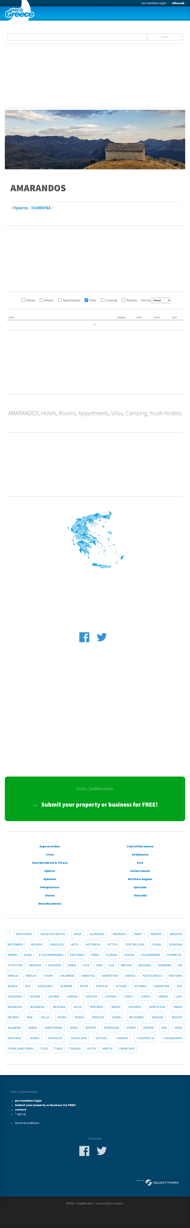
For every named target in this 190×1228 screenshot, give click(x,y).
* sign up (20, 1114)
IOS (180, 965)
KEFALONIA (45, 986)
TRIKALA (75, 1049)
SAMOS (32, 1028)
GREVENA (35, 965)
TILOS (44, 1049)
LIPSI (179, 997)
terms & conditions (27, 1123)
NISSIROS (135, 1007)
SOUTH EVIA (79, 1038)
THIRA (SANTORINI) (21, 1049)
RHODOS (157, 1017)
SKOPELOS (55, 1038)
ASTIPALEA (93, 945)
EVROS (95, 955)
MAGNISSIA (15, 1007)
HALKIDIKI (54, 965)
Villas (92, 300)
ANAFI (138, 934)
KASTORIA (175, 976)
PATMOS (13, 1017)
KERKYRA (66, 986)
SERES (74, 1028)
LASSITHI (91, 997)
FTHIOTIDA (15, 965)
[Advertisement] (95, 76)
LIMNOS (163, 997)
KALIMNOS (67, 976)
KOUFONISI (15, 997)
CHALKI (156, 945)
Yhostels (131, 300)
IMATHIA (126, 965)
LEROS (128, 997)
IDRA (99, 965)
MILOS (78, 1007)
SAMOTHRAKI (53, 1028)
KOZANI (35, 997)
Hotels (31, 300)
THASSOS (122, 1038)
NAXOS (116, 1007)
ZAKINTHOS (127, 1049)
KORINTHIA (161, 986)
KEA (27, 986)
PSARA (116, 1017)
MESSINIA (59, 1007)
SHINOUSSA (111, 1028)
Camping (111, 300)
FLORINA (111, 955)
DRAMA (12, 955)
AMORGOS (119, 934)
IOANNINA (41, 208)
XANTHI (107, 1049)
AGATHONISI (24, 934)
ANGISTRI (176, 934)
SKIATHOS (14, 1038)
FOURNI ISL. (174, 955)
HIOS (86, 965)
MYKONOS (96, 1007)
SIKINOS (148, 1028)
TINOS (58, 1049)
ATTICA (112, 945)
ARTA (74, 945)
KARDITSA (88, 976)
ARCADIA (36, 945)
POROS (79, 1017)
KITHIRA (121, 986)
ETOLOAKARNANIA (51, 955)
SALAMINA (14, 1028)
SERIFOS (90, 1028)
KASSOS (130, 976)
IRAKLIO (31, 976)
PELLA (45, 1017)
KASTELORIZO (152, 976)
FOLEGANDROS (150, 955)
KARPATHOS (110, 976)
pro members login (154, 3)
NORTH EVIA (157, 1007)
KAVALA (13, 986)
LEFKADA (111, 997)
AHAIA (77, 934)
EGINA (28, 955)
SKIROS (34, 1038)
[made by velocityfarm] (157, 1182)
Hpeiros (20, 208)
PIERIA (61, 1017)
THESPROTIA (145, 1038)
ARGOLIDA (56, 945)
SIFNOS (131, 1028)
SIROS (178, 1028)
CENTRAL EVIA (134, 945)
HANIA (72, 965)
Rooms (49, 300)
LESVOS (145, 997)
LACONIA (53, 997)
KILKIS (84, 986)
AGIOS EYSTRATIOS (53, 934)
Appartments (71, 300)
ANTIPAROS (15, 945)
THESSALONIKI (172, 1038)
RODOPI (177, 1017)
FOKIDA (129, 955)
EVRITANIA (77, 955)
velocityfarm (106, 1203)
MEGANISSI (37, 1007)
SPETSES (101, 1038)
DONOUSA (175, 945)
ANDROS (155, 934)
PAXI (29, 1017)
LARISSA (72, 997)
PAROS (177, 1007)
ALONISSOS (97, 934)
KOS (179, 986)
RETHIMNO (136, 1017)
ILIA (111, 965)
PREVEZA (98, 1017)
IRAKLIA (13, 976)
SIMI (164, 1028)
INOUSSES (144, 965)
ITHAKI (48, 976)
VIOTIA (91, 1049)
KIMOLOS (102, 986)
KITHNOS (140, 986)
